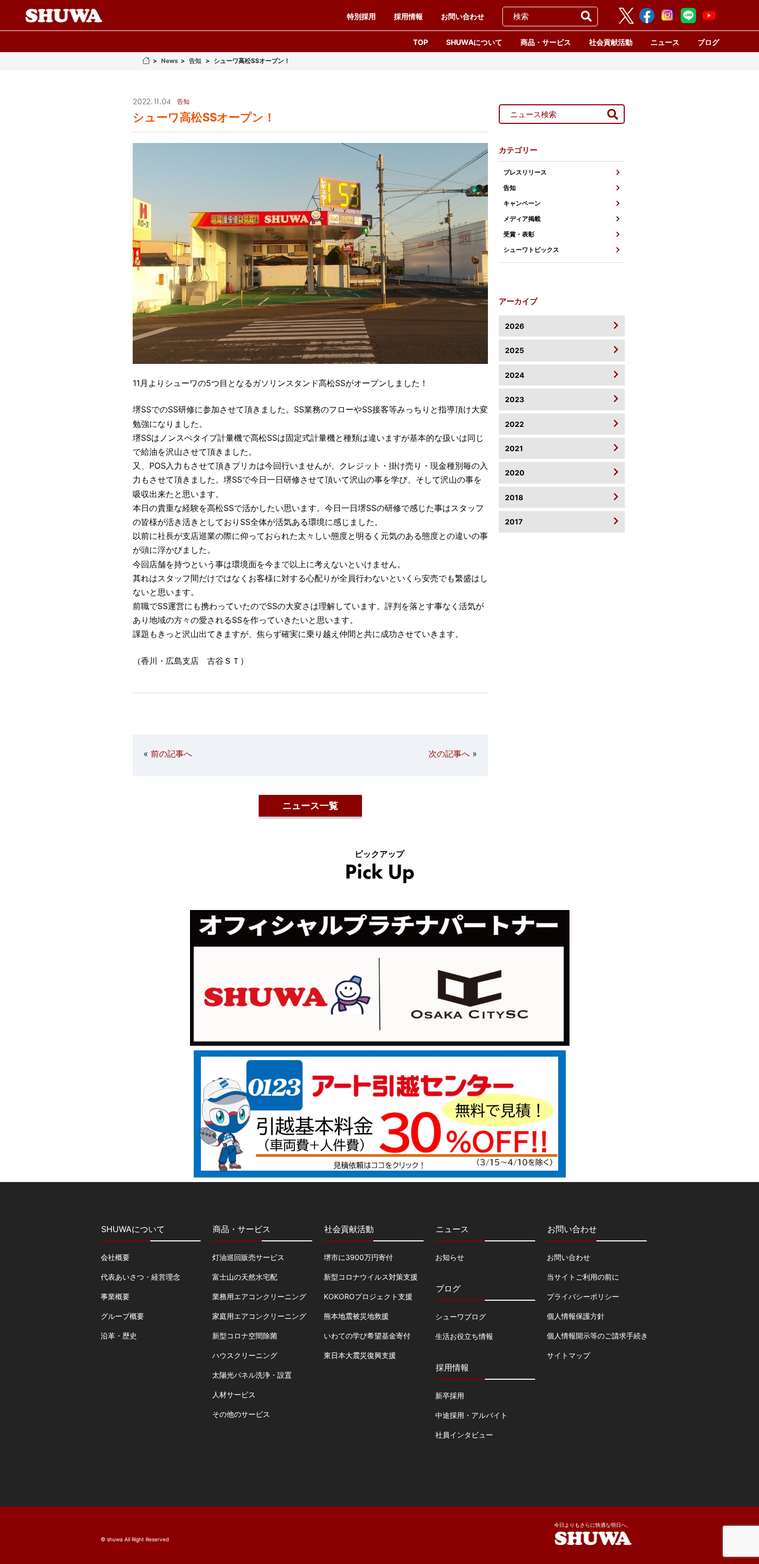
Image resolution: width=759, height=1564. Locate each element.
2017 (514, 521)
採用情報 (408, 16)
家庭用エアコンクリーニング (259, 1316)
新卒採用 (449, 1395)
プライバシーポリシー (583, 1296)
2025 (514, 350)
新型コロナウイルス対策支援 (371, 1276)
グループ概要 (122, 1316)
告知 (195, 61)
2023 (514, 399)
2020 (515, 472)
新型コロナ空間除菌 (244, 1335)
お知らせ (449, 1257)
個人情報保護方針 (576, 1316)
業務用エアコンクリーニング (259, 1296)
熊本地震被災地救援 (356, 1316)
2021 (514, 448)
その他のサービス (241, 1414)
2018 (514, 497)
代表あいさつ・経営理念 (140, 1276)
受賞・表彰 (518, 234)
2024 (514, 375)
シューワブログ (460, 1316)
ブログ (708, 42)
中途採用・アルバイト (471, 1415)
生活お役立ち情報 (464, 1336)
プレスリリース (525, 172)
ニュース (665, 42)
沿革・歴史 (119, 1335)
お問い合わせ (462, 16)
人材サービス (234, 1394)
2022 (514, 424)
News (169, 61)
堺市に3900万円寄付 (358, 1257)
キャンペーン (522, 203)
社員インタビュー (464, 1434)
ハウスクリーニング (244, 1355)
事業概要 (115, 1296)
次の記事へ (449, 753)
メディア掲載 (522, 218)
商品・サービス (545, 42)
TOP (420, 42)
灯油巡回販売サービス (248, 1257)
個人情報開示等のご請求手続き (597, 1335)
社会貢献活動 (610, 42)
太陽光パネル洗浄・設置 (252, 1374)
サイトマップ (568, 1355)
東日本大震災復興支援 (360, 1355)
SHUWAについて (474, 42)
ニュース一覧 (310, 805)
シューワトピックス (531, 249)
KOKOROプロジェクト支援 (368, 1296)
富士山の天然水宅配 (244, 1276)
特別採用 (361, 16)
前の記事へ (171, 753)
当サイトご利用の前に (583, 1276)
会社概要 (115, 1257)
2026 (514, 326)
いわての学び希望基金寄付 (367, 1335)
